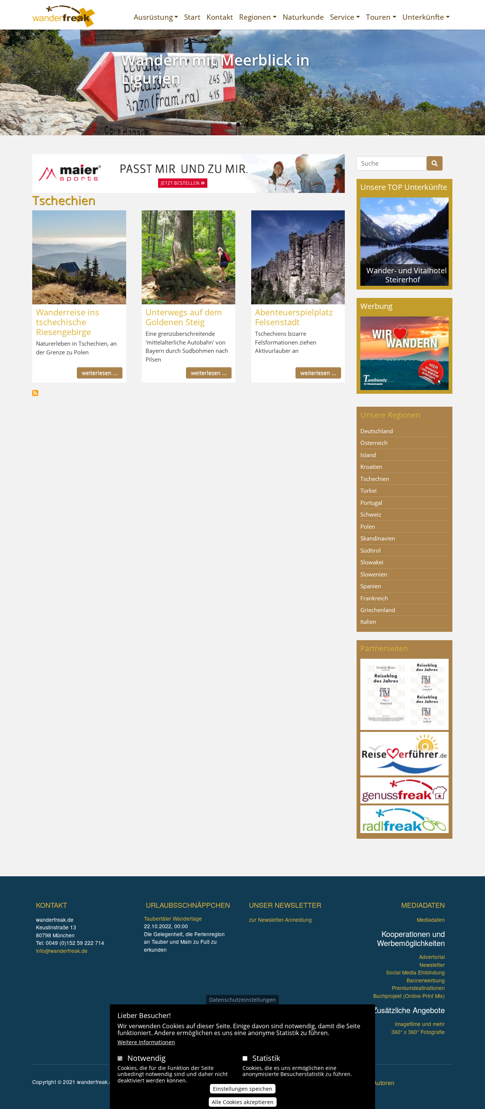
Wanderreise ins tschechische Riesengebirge (67, 321)
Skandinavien (377, 538)
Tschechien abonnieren (35, 393)
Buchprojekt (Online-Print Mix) (409, 995)
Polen (367, 526)
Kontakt (220, 17)
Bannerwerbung (426, 980)
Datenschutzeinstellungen (242, 999)
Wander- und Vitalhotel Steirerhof (406, 275)
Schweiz (370, 514)
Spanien (370, 586)
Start (192, 17)
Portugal (371, 502)
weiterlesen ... (99, 372)
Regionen (255, 17)
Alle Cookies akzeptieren (243, 1102)
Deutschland (376, 431)
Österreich (374, 442)
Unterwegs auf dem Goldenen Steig (184, 316)
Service (342, 17)
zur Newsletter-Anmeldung (280, 919)
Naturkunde (303, 17)
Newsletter (432, 964)
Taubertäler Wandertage (173, 918)
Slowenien (373, 574)
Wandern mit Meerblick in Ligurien (215, 68)
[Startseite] (63, 16)
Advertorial (432, 956)
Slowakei (371, 562)
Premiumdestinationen (418, 988)
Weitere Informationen (146, 1042)
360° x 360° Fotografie (418, 1031)
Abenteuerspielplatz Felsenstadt (294, 316)
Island (368, 455)
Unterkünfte (423, 17)
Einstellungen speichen (242, 1088)
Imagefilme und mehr (420, 1024)
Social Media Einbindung (415, 972)
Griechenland (377, 610)
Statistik (266, 1058)
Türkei (368, 490)
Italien (368, 621)
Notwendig (146, 1058)
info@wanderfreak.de (62, 950)
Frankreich (374, 598)
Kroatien (371, 466)
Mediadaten (431, 919)
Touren (378, 17)
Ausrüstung (153, 17)
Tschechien (374, 478)
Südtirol (370, 550)
